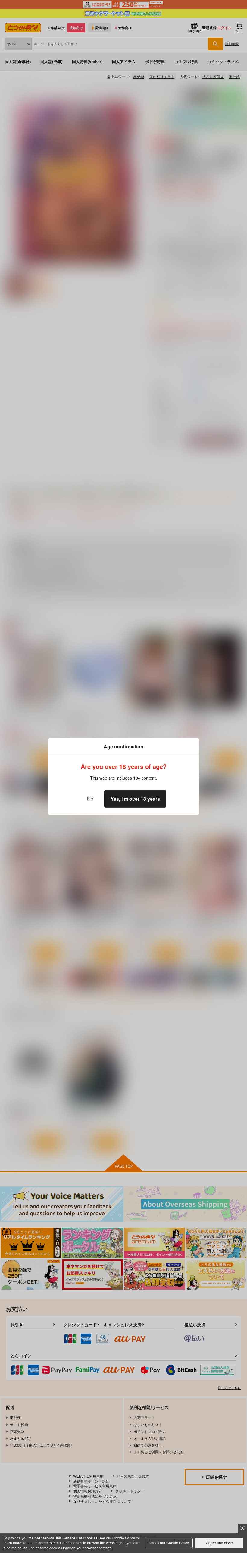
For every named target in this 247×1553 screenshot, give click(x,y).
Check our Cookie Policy (169, 1542)
